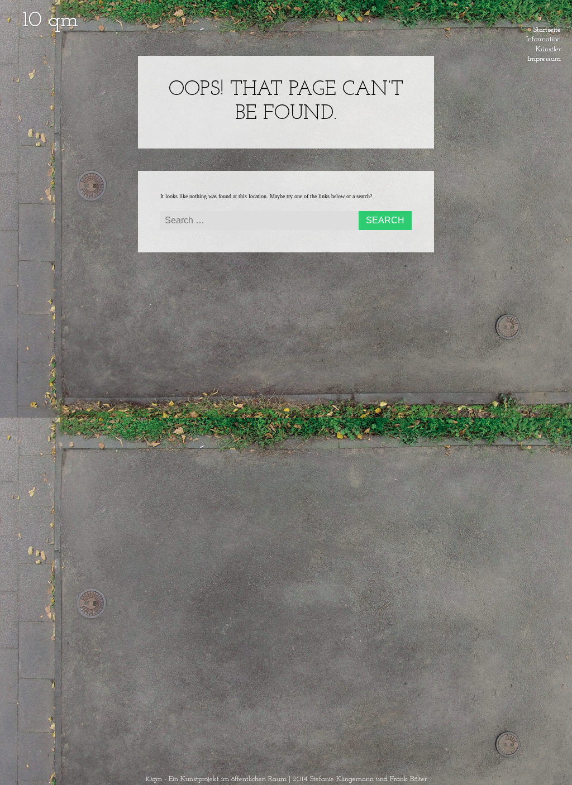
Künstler (548, 47)
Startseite (547, 28)
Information (543, 37)
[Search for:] (286, 222)
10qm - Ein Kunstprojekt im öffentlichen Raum (216, 779)
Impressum (544, 57)
